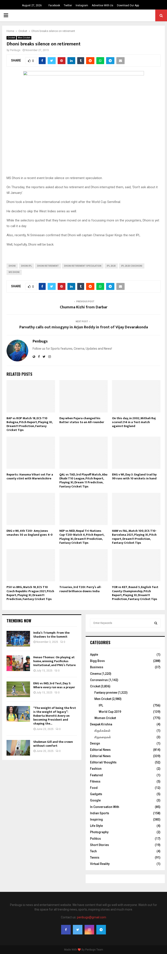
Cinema (95, 673)
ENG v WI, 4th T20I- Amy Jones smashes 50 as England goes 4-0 (30, 532)
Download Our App (128, 5)
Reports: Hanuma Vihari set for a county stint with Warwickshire (30, 476)
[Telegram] (101, 929)
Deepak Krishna (101, 724)
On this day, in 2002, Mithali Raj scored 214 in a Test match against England (134, 422)
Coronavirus (99, 680)
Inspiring (96, 819)
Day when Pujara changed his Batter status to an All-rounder (81, 420)
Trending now (19, 620)
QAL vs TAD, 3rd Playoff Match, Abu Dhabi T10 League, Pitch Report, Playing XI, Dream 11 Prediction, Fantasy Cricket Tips (83, 480)
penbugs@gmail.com (91, 917)
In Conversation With (104, 807)
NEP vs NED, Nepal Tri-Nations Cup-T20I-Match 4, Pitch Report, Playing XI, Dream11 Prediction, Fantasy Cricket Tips (81, 536)
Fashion (96, 768)
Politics (95, 838)
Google (95, 800)
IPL (101, 705)
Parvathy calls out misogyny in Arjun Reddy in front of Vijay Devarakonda (83, 327)
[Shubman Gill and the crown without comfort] (18, 748)
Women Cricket (105, 718)
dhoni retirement (48, 266)
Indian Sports (99, 813)
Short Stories (99, 845)
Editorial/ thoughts (103, 762)
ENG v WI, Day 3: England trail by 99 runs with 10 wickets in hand (134, 476)
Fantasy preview (105, 692)
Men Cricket (24, 38)
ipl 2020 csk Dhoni (131, 266)
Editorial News (100, 749)
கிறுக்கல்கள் (102, 730)
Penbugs (15, 50)
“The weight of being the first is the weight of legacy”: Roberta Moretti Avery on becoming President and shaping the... (54, 715)
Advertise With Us (102, 5)
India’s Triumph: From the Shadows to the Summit (51, 634)
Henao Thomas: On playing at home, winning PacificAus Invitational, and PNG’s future (54, 661)
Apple (94, 654)
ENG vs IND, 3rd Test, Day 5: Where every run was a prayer (54, 685)
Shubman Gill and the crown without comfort (53, 743)
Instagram (82, 5)
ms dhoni (14, 272)
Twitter (68, 5)
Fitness (95, 781)
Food (94, 787)
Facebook (54, 5)
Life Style (96, 826)
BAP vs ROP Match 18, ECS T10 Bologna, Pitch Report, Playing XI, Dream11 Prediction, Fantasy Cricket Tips (29, 424)
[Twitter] (77, 929)
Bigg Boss (97, 661)
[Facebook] (66, 929)
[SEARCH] (155, 623)
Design (95, 743)
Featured (96, 775)
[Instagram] (89, 929)
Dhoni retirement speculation (82, 266)
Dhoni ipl (26, 266)
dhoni (12, 266)
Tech (93, 851)
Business (96, 667)
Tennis (94, 857)
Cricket (11, 38)
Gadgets (96, 794)
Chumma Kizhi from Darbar (83, 307)
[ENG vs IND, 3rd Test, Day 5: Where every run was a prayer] (18, 689)
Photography (99, 832)
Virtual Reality (100, 864)
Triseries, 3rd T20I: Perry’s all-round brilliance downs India (80, 589)
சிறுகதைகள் (102, 737)
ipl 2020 (111, 266)
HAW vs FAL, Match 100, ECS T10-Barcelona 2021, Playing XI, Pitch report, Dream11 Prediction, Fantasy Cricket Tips (134, 536)
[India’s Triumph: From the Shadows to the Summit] (18, 639)
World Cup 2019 (110, 711)
